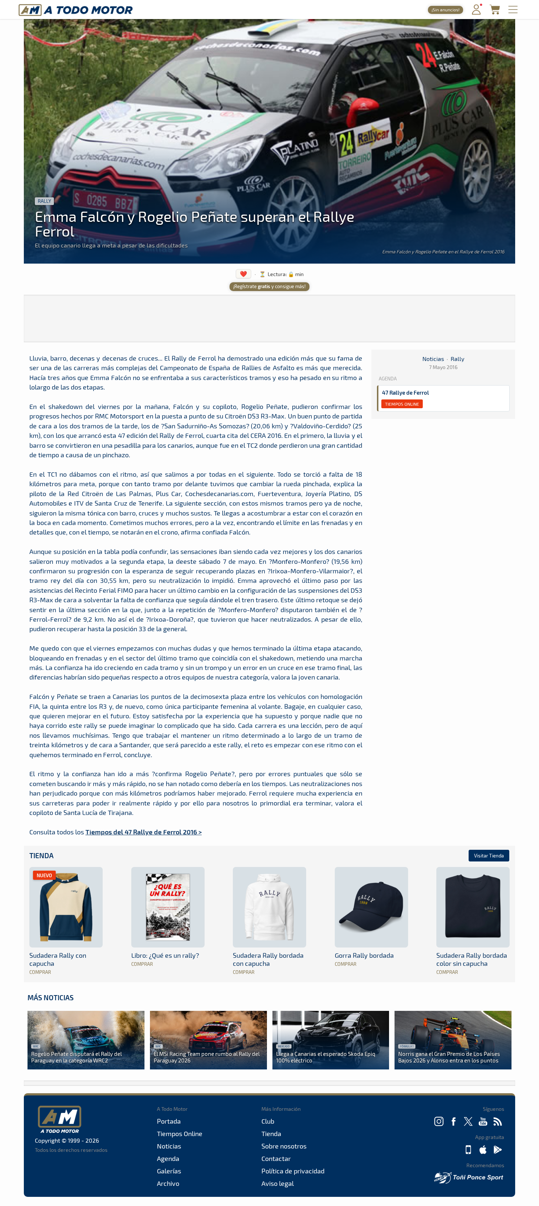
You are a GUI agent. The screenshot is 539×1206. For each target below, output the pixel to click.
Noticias (433, 358)
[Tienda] (494, 12)
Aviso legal (277, 1183)
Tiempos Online (402, 403)
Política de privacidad (292, 1171)
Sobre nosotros (284, 1146)
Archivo (168, 1183)
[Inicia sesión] (476, 13)
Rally (44, 201)
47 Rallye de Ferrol (405, 392)
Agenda (168, 1158)
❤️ (243, 273)
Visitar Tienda (489, 856)
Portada (169, 1121)
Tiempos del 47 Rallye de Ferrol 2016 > (143, 831)
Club (267, 1121)
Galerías (169, 1171)
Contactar (276, 1158)
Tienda (41, 855)
